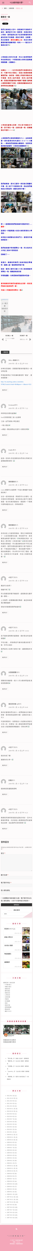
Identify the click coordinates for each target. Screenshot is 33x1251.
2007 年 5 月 (10, 1215)
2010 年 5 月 (10, 1124)
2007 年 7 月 (10, 1210)
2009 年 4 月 (10, 1155)
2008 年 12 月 (11, 1165)
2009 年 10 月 (11, 1140)
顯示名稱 (4, 875)
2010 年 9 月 (10, 1114)
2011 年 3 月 (10, 1106)
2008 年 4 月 (10, 1186)
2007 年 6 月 (10, 1212)
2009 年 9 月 (10, 1142)
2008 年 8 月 (10, 1176)
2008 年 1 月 (10, 1194)
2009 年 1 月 (10, 1163)
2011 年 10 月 (11, 1098)
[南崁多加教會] (16, 1036)
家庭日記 (7, 992)
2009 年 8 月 (10, 1145)
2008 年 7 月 (10, 1178)
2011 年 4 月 (10, 1103)
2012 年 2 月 (10, 1095)
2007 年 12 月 (11, 1197)
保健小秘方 (8, 986)
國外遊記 (7, 990)
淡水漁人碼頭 (19, 1061)
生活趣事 (7, 1001)
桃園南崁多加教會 (9, 1040)
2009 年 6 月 (10, 1150)
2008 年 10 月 (11, 1171)
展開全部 (5, 982)
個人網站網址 (5, 890)
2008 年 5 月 (10, 1184)
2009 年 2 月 (10, 1160)
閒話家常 (7, 1009)
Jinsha (18, 1242)
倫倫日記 (7, 988)
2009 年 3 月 (10, 1158)
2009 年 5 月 (10, 1152)
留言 (3, 853)
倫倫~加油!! (19, 1058)
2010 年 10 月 (11, 1111)
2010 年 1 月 (10, 1132)
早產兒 (7, 999)
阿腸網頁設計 (19, 1243)
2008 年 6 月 (10, 1181)
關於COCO (8, 1011)
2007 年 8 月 (10, 1207)
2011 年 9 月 (10, 1101)
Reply (4, 390)
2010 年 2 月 (10, 1129)
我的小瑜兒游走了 (21, 1076)
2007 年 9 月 (10, 1204)
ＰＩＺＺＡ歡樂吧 (10, 339)
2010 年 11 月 (11, 1108)
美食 (6, 1003)
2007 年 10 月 (11, 1202)
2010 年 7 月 (10, 1119)
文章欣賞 (11, 8)
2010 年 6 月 (10, 1121)
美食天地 (7, 1005)
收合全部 (12, 982)
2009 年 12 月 (11, 1134)
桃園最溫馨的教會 (9, 1042)
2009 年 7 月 (10, 1147)
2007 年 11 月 (11, 1199)
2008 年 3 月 (10, 1189)
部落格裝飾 (8, 1007)
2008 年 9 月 (10, 1173)
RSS (17, 1229)
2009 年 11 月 (11, 1137)
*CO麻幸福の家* (16, 3)
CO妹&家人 (8, 984)
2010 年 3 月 (10, 1127)
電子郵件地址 (6, 883)
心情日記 (7, 995)
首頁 (5, 8)
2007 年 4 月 (10, 1217)
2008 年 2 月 (10, 1191)
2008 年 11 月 (11, 1168)
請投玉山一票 (23, 339)
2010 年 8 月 (10, 1116)
